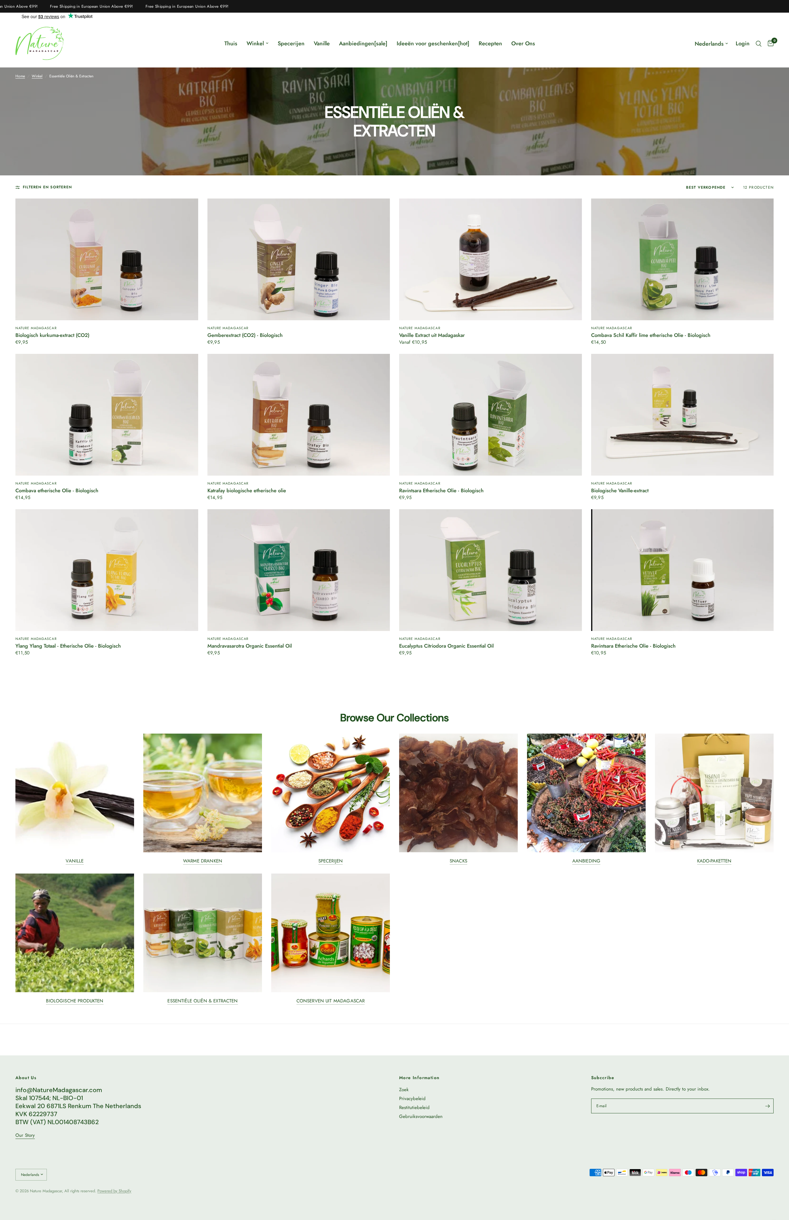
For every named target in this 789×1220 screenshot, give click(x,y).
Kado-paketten (714, 861)
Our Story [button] (25, 1135)
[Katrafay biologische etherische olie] (298, 415)
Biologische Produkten (74, 1001)
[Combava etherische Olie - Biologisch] (106, 415)
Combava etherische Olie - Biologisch (56, 491)
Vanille (322, 43)
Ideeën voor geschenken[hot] (433, 43)
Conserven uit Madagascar (330, 1001)
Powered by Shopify (114, 1191)
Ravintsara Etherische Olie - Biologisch (441, 491)
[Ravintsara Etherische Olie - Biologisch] (490, 415)
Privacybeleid (412, 1098)
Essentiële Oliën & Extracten (202, 1001)
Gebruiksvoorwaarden (421, 1116)
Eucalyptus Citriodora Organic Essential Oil (446, 646)
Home (20, 76)
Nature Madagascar (36, 327)
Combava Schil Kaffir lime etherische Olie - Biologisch (650, 335)
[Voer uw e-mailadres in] (767, 1106)
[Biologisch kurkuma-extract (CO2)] (106, 259)
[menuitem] (231, 43)
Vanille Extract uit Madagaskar (432, 335)
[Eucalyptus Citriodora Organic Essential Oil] (490, 570)
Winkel (255, 43)
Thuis (230, 43)
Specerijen (291, 43)
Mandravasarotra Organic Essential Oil (249, 646)
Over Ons (523, 43)
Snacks (458, 861)
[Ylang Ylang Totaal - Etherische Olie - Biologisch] (106, 570)
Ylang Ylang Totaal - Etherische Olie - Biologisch (68, 646)
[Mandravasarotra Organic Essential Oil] (298, 570)
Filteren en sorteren (47, 187)
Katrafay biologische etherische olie (246, 491)
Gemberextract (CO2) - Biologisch (245, 335)
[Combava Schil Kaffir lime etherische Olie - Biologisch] (682, 259)
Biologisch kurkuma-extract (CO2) (52, 335)
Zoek (404, 1089)
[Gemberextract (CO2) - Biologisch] (298, 259)
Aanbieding (586, 861)
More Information (419, 1077)
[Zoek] (759, 43)
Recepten (490, 43)
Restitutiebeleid (414, 1107)
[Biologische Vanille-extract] (682, 415)
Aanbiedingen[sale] (363, 43)
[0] (769, 43)
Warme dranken (202, 861)
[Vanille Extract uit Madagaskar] (490, 259)
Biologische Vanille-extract (619, 491)
